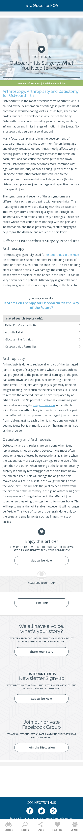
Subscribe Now (41, 560)
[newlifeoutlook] (41, 6)
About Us (14, 818)
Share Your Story (41, 651)
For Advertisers (64, 818)
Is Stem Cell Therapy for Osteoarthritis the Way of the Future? (41, 305)
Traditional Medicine (54, 83)
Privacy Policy (44, 818)
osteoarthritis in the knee (62, 255)
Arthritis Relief (14, 332)
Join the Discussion (41, 747)
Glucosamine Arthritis (19, 339)
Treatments (41, 56)
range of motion (44, 405)
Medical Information (29, 83)
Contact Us (28, 818)
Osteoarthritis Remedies (21, 346)
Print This (41, 603)
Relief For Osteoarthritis (20, 325)
